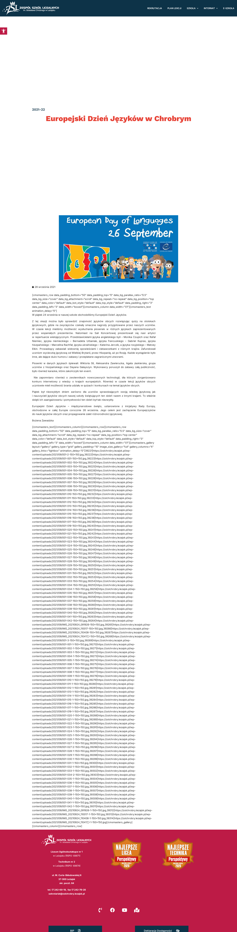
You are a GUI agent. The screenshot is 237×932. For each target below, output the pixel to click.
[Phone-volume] (100, 910)
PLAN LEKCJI (174, 8)
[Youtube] (125, 910)
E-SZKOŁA (228, 8)
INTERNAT (209, 8)
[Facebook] (112, 910)
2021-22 (38, 109)
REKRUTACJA (154, 8)
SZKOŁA (191, 8)
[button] (3, 31)
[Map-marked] (137, 910)
